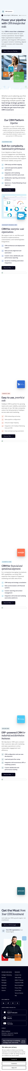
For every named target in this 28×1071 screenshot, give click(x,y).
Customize (14, 1063)
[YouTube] (14, 1023)
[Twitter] (17, 1003)
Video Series (18, 977)
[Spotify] (14, 1017)
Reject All (14, 1067)
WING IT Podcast (19, 980)
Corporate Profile (19, 982)
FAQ (16, 995)
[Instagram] (13, 1003)
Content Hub (18, 975)
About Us (4, 988)
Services (4, 977)
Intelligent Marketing (7, 975)
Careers (4, 990)
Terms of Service (19, 993)
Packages (4, 982)
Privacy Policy (18, 988)
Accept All (14, 1059)
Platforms (4, 980)
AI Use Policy (18, 990)
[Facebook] (8, 1003)
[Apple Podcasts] (14, 1012)
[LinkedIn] (3, 1003)
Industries (4, 985)
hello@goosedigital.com (7, 1035)
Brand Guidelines (19, 985)
